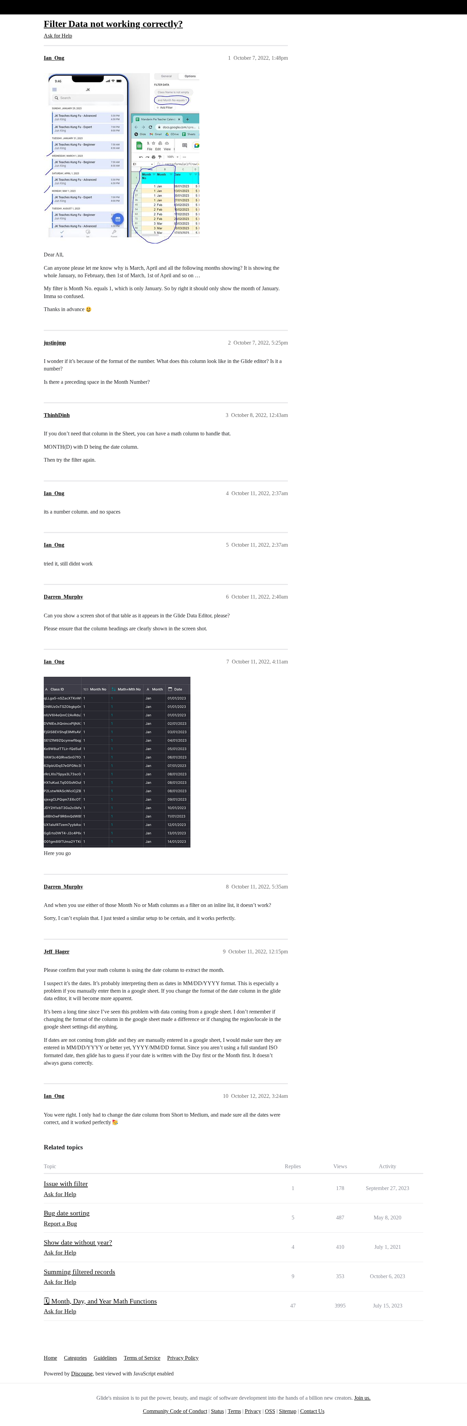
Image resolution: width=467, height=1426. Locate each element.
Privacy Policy (183, 1358)
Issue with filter (66, 1183)
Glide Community (22, 7)
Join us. (362, 1398)
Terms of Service (142, 1358)
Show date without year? (78, 1242)
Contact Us (312, 1411)
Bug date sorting (67, 1213)
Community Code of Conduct (175, 1411)
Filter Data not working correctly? (113, 23)
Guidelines (105, 1358)
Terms (234, 1411)
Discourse (82, 1373)
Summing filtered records (79, 1271)
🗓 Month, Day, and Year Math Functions (100, 1301)
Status (217, 1411)
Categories (75, 1358)
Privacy (253, 1411)
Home (50, 1358)
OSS (270, 1411)
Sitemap (287, 1411)
